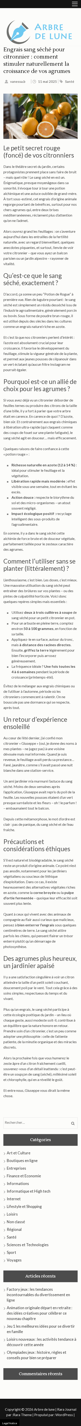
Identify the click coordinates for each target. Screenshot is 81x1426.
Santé (69, 81)
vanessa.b (17, 81)
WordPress (64, 1414)
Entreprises (16, 1168)
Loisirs (12, 1214)
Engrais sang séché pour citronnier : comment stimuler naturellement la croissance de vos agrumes (36, 60)
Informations (18, 1183)
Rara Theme (22, 1414)
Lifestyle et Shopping (24, 1206)
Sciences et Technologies (28, 1244)
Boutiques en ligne (22, 1160)
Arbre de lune (44, 1409)
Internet (14, 1198)
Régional (14, 1229)
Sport (11, 1252)
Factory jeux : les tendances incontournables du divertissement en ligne (38, 1294)
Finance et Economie (24, 1175)
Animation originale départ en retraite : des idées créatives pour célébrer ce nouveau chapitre (39, 1313)
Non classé (16, 1221)
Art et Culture (18, 1153)
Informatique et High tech (28, 1191)
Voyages (14, 1260)
